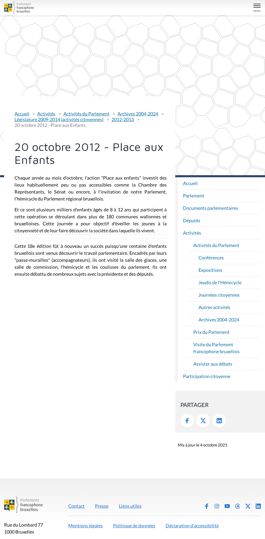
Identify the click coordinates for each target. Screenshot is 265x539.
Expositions (210, 270)
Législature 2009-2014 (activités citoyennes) (59, 119)
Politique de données (134, 525)
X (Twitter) (248, 506)
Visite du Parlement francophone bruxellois (216, 348)
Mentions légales (85, 525)
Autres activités (214, 307)
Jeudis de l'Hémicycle (219, 282)
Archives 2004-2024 (137, 114)
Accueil (21, 114)
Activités (46, 114)
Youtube (227, 506)
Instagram (216, 506)
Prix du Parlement (211, 332)
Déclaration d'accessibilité (192, 525)
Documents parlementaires (210, 208)
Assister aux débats (212, 364)
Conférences (211, 257)
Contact (76, 506)
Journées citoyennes (219, 295)
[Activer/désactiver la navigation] (257, 8)
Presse (101, 506)
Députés (191, 220)
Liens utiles (130, 506)
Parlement (193, 195)
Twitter (203, 420)
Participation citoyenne (206, 376)
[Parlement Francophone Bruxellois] (46, 8)
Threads (237, 506)
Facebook (187, 420)
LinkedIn (219, 420)
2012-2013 (123, 119)
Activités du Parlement (86, 114)
